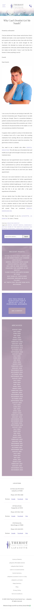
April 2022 (17, 435)
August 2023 (17, 402)
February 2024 (17, 390)
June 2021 (17, 455)
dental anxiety (13, 225)
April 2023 (17, 411)
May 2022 (17, 433)
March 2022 (17, 437)
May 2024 (17, 384)
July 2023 (17, 404)
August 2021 (17, 451)
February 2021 (17, 463)
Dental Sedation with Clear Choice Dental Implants (17, 263)
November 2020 (17, 470)
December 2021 (17, 443)
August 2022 (17, 427)
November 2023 (17, 396)
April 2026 (17, 337)
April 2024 (17, 386)
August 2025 (17, 354)
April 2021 (17, 459)
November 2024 (17, 372)
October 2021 (17, 447)
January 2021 (17, 465)
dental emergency (25, 225)
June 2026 (17, 333)
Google (13, 499)
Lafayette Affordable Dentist (17, 562)
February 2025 (17, 366)
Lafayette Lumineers (17, 580)
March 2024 (17, 388)
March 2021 (17, 461)
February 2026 (17, 341)
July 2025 (17, 356)
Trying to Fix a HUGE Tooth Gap (17, 256)
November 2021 (17, 445)
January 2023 (17, 417)
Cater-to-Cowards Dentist (17, 569)
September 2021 (17, 449)
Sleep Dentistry (17, 583)
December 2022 (17, 419)
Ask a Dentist (17, 310)
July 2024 (17, 380)
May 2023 (17, 409)
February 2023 (17, 415)
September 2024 (17, 376)
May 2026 (17, 335)
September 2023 (17, 400)
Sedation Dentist (13, 223)
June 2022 (17, 431)
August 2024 (17, 378)
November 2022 (17, 421)
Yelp (26, 499)
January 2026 (17, 343)
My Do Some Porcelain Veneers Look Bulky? (17, 259)
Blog (17, 587)
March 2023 (17, 413)
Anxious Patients (17, 559)
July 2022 (17, 429)
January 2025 (17, 368)
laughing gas (27, 226)
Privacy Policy (17, 590)
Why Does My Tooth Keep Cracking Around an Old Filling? (17, 278)
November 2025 (17, 348)
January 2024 (17, 392)
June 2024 (17, 382)
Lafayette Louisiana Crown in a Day (17, 576)
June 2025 (17, 358)
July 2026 (17, 331)
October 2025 (17, 350)
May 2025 (17, 360)
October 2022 (17, 423)
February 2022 (17, 439)
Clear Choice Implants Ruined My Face (17, 273)
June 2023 (17, 407)
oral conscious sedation (21, 228)
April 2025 (17, 362)
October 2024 (17, 374)
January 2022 (17, 441)
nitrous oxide (7, 228)
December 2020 (17, 467)
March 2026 (17, 339)
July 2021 (17, 453)
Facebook (20, 499)
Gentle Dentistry (17, 573)
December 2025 (17, 346)
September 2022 (17, 425)
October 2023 (17, 398)
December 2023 (17, 394)
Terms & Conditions (17, 593)
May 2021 (17, 457)
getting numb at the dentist (12, 226)
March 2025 (17, 364)
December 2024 (17, 370)
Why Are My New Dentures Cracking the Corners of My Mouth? (17, 268)
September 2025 (17, 352)
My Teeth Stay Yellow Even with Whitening (17, 283)
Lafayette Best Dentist (17, 566)
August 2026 (17, 329)
